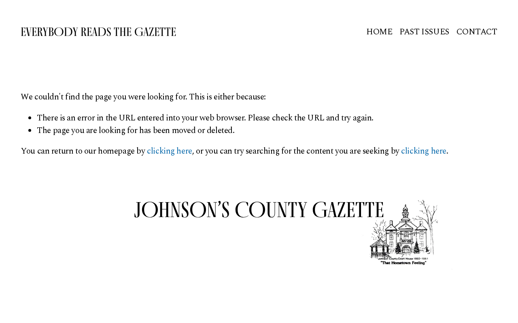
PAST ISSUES (424, 31)
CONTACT (476, 31)
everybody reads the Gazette (98, 32)
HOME (379, 31)
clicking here (169, 151)
